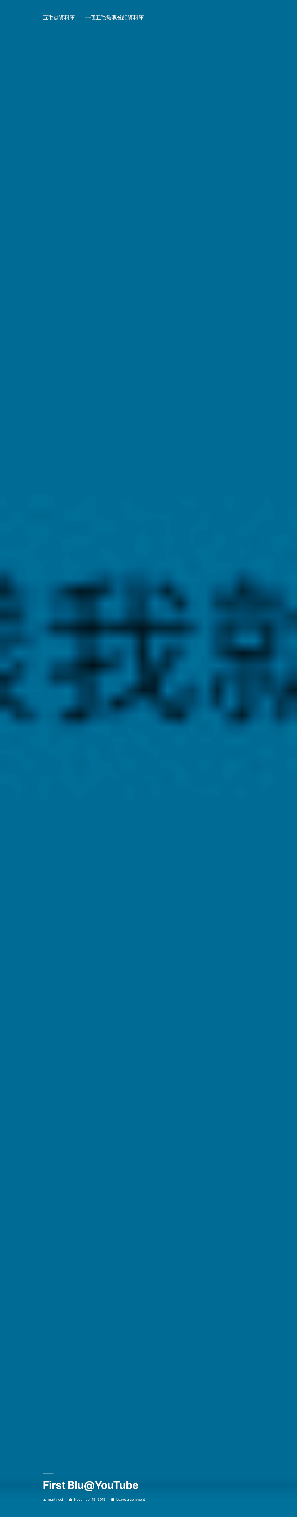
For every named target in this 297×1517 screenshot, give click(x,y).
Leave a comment (130, 1499)
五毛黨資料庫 (59, 17)
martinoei (55, 1499)
